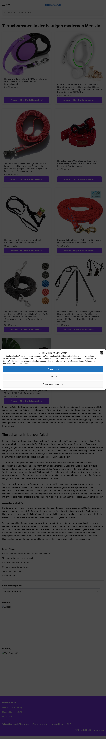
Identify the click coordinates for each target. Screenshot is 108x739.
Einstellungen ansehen (53, 384)
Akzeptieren (53, 369)
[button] (101, 353)
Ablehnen (53, 376)
